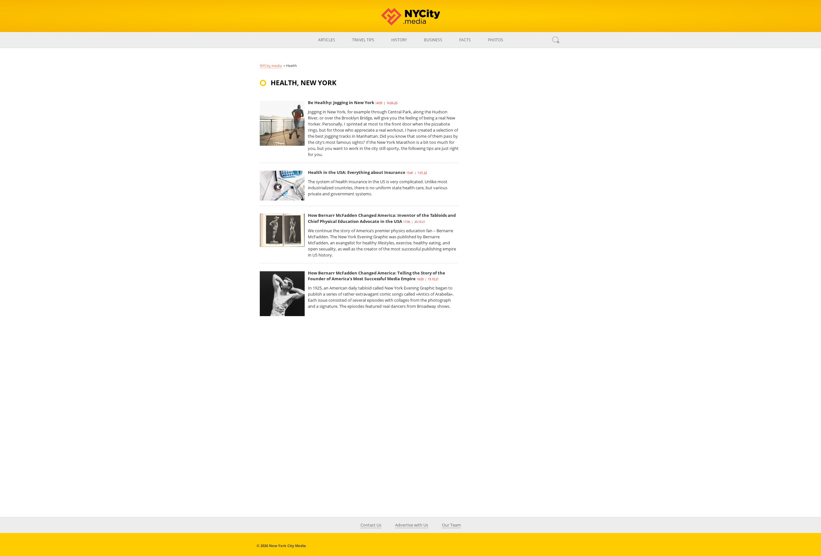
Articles (326, 40)
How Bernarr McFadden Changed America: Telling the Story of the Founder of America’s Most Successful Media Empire (376, 276)
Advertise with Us (411, 525)
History (399, 40)
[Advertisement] (513, 190)
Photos (495, 40)
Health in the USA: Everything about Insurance (356, 172)
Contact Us (370, 525)
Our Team (451, 525)
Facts (465, 40)
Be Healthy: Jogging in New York (341, 102)
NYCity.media (271, 65)
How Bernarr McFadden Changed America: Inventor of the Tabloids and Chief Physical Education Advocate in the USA (382, 218)
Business (433, 40)
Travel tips (363, 40)
